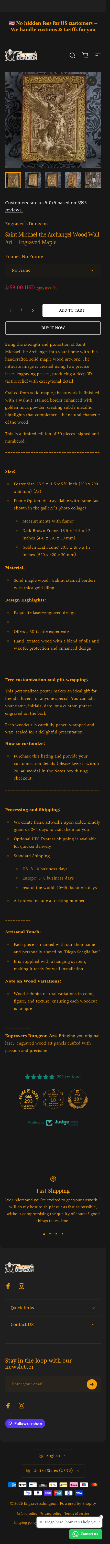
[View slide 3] (56, 1234)
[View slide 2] (50, 1234)
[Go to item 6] (73, 180)
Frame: (24, 257)
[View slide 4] (62, 1234)
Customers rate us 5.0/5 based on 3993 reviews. (46, 206)
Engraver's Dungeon (26, 224)
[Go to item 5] (53, 180)
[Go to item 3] (33, 180)
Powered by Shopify (78, 1503)
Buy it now (53, 328)
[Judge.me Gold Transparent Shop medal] (28, 1099)
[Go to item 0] (13, 180)
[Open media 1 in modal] (92, 81)
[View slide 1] (44, 1234)
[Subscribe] (92, 1384)
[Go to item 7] (93, 180)
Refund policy (27, 1514)
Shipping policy (25, 1523)
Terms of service (77, 1514)
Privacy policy (50, 1514)
